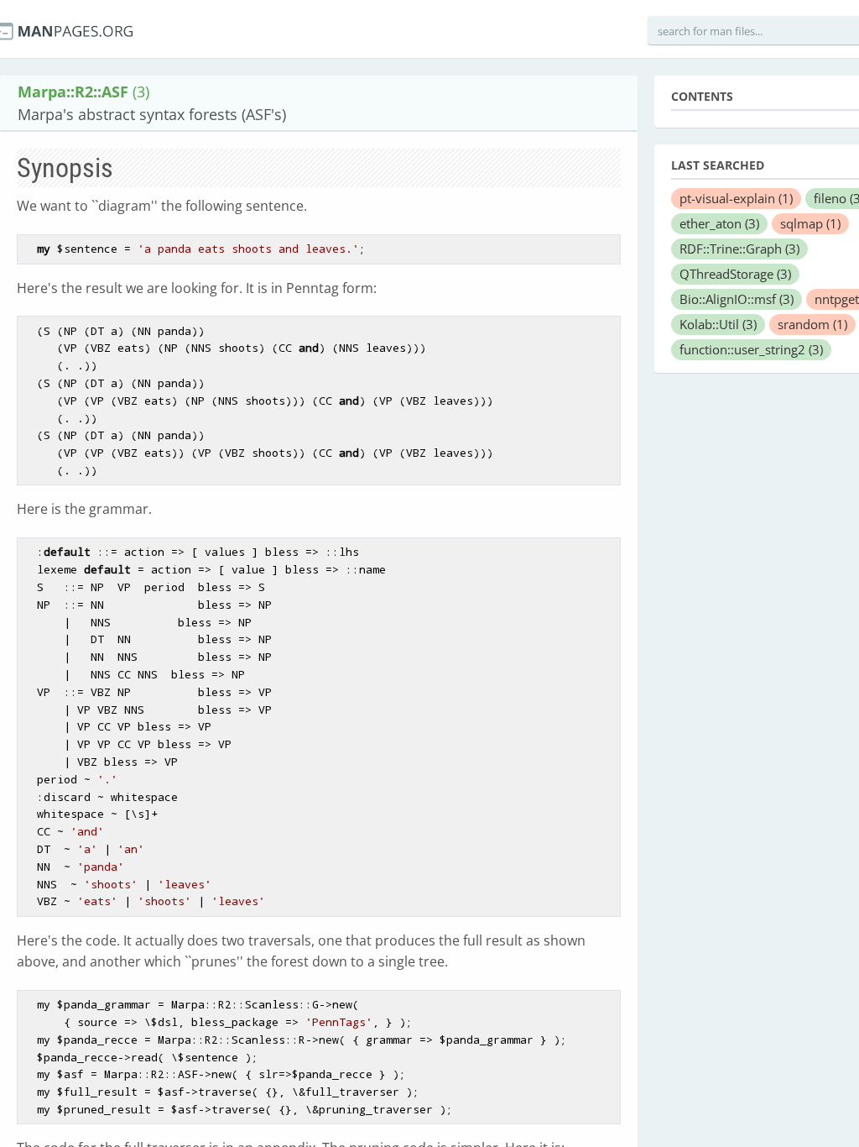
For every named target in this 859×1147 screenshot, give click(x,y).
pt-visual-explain (736, 198)
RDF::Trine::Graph (739, 248)
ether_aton (719, 223)
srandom (812, 324)
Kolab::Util (718, 324)
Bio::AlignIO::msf (736, 299)
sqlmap (810, 223)
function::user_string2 (751, 349)
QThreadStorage (735, 273)
